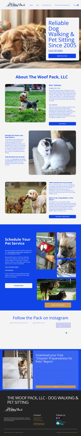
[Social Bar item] (57, 418)
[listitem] (44, 333)
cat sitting (22, 159)
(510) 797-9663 (55, 50)
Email (37, 374)
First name (38, 368)
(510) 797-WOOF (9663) (12, 267)
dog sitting (11, 160)
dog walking (15, 159)
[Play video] (67, 333)
